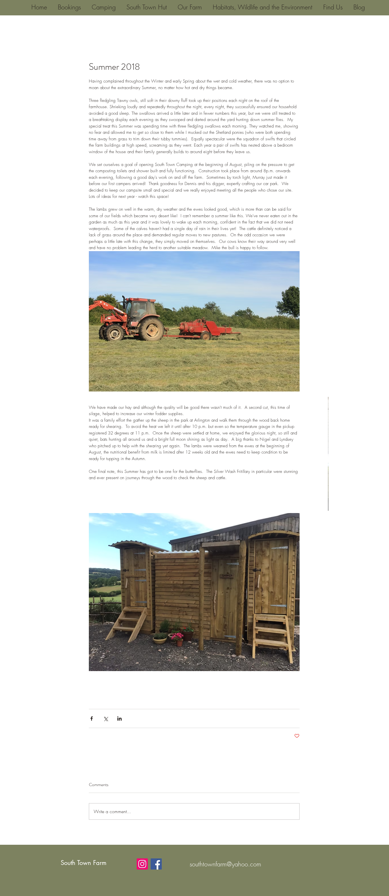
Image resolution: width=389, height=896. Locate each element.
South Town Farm (84, 863)
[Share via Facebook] (91, 718)
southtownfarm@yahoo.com (225, 864)
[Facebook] (156, 864)
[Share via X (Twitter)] (105, 718)
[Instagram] (142, 864)
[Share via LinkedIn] (119, 718)
